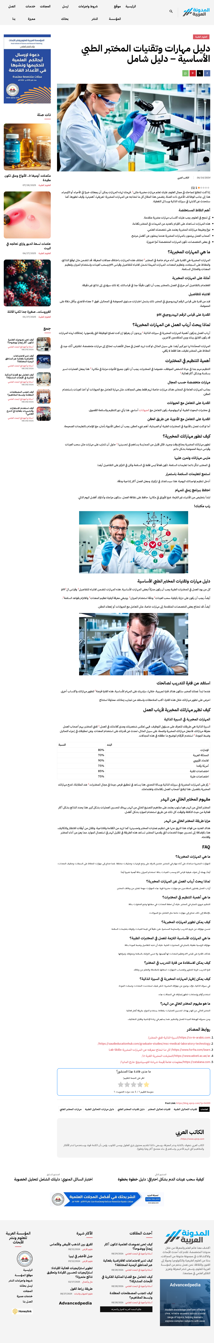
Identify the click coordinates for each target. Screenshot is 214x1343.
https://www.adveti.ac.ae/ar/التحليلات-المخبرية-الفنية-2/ (176, 1056)
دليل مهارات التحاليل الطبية (99, 1109)
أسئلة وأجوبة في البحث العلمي (21, 346)
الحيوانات (144, 410)
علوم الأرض (87, 1249)
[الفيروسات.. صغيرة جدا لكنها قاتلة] (27, 283)
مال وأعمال (87, 1282)
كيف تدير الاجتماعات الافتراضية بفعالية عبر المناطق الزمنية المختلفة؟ (19, 358)
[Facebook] (207, 73)
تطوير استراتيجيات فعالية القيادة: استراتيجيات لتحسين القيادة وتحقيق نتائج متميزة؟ (70, 1272)
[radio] (146, 1085)
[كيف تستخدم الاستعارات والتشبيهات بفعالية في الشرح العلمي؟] (44, 414)
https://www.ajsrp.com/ (192, 1139)
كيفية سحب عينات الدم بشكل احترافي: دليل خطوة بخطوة (161, 1179)
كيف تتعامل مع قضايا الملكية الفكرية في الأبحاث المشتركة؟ (19, 376)
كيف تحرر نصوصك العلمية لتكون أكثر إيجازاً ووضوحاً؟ (20, 341)
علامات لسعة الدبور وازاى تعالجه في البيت (28, 245)
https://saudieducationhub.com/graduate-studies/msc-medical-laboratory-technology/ (154, 1043)
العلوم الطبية (45, 185)
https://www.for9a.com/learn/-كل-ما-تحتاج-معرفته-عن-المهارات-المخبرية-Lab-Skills (159, 1050)
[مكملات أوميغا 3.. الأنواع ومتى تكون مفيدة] (27, 147)
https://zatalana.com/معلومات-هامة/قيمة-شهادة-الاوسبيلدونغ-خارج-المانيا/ (165, 1062)
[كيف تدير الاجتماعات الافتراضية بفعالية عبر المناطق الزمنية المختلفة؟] (44, 361)
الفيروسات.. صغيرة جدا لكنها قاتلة (29, 311)
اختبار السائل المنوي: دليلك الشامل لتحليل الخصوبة (53, 1179)
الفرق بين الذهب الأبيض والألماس (71, 1244)
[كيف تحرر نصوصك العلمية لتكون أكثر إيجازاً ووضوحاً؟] (44, 344)
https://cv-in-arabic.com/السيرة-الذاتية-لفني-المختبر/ (179, 1037)
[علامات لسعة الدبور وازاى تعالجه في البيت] (27, 214)
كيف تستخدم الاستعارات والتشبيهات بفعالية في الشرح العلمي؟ (20, 410)
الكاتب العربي (183, 177)
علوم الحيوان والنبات (83, 1293)
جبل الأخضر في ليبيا (81, 1256)
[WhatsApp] (185, 73)
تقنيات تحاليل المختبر (159, 1109)
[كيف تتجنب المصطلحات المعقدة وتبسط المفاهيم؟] (44, 396)
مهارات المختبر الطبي (70, 1109)
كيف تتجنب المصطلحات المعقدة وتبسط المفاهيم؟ (20, 393)
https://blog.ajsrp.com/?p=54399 (193, 1103)
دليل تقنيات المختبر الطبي (131, 1109)
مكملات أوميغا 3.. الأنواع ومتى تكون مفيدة (27, 177)
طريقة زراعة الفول (81, 1288)
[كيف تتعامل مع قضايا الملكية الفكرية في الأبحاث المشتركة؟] (44, 379)
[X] (200, 73)
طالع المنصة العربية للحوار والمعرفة (126, 1309)
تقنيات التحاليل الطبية (185, 1109)
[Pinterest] (193, 73)
